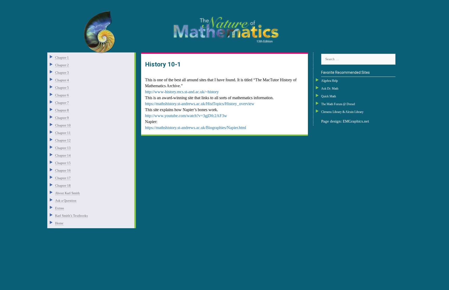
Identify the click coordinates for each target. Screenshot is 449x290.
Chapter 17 (63, 178)
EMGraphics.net (356, 121)
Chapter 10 (63, 125)
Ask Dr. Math (329, 88)
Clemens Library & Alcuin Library (342, 112)
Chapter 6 (62, 95)
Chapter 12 (63, 140)
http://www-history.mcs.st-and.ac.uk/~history (182, 92)
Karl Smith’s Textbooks (71, 216)
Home (59, 223)
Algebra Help (329, 81)
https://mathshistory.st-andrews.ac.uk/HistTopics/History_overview (199, 104)
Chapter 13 (63, 148)
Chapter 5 (62, 88)
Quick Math (328, 96)
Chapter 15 (63, 163)
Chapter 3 (62, 73)
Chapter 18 (63, 185)
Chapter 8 (62, 110)
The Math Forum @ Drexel (338, 104)
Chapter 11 (63, 133)
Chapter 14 (63, 155)
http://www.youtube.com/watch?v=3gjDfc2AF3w (186, 115)
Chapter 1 (62, 57)
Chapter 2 (62, 65)
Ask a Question (65, 201)
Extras (59, 208)
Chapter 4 (62, 80)
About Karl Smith (67, 193)
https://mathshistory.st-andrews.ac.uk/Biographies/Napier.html (195, 127)
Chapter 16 (63, 170)
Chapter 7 (62, 103)
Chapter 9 (62, 118)
